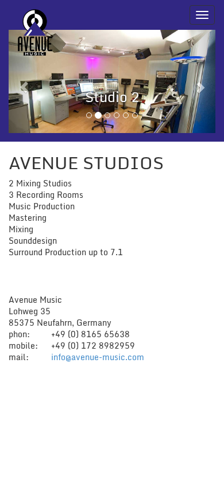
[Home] (35, 15)
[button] (24, 81)
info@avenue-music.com (97, 357)
